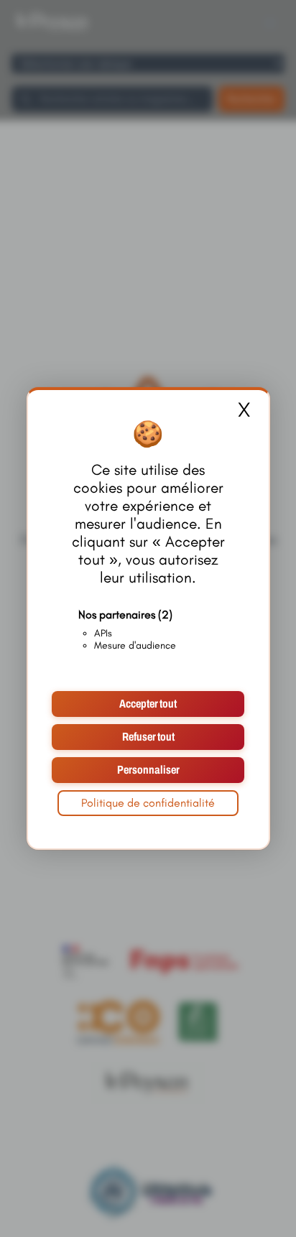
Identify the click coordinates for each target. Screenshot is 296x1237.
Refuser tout (148, 737)
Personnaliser (148, 770)
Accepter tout (148, 704)
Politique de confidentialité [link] (148, 803)
